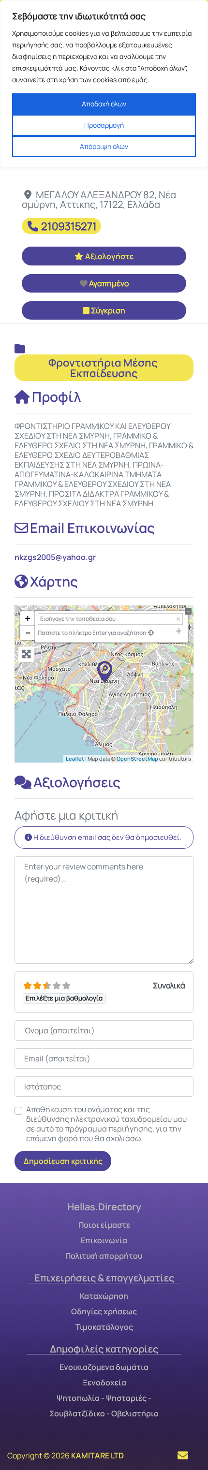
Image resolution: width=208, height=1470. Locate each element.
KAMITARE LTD (97, 1455)
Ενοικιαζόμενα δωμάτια (104, 1367)
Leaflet (75, 758)
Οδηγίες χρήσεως (104, 1311)
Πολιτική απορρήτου (104, 1255)
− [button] (28, 633)
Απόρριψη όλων (104, 146)
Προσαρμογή (104, 125)
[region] (104, 83)
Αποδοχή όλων (104, 103)
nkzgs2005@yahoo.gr (55, 557)
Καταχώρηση (104, 1296)
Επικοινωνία (104, 1240)
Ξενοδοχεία (104, 1382)
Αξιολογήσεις (76, 782)
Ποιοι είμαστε (104, 1225)
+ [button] (28, 618)
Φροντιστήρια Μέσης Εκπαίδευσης (104, 368)
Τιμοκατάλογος (104, 1327)
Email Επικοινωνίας (92, 527)
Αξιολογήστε (109, 256)
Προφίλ (56, 396)
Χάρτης (54, 581)
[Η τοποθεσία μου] (151, 633)
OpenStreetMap (137, 758)
